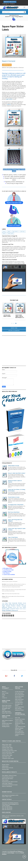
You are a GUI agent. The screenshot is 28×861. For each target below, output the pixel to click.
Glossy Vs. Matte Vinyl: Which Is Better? (16, 473)
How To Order (5, 693)
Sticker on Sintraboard (7, 786)
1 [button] (12, 323)
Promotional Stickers (19, 732)
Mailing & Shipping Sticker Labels (19, 728)
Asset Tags (17, 717)
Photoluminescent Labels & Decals (9, 781)
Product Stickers (16, 606)
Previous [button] (3, 312)
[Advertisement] (14, 350)
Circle (3, 603)
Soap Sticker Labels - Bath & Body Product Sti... (19, 316)
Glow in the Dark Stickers (7, 778)
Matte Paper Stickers (6, 707)
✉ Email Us (12, 3)
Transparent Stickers (14, 608)
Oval (25, 604)
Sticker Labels (10, 233)
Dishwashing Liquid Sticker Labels (9, 750)
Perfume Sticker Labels (7, 755)
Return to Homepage (14, 330)
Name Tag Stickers (19, 731)
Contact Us (7, 65)
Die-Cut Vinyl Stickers (19, 694)
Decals (24, 603)
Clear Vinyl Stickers (19, 693)
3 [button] (16, 323)
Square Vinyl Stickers (19, 707)
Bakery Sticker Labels (6, 744)
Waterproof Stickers (19, 710)
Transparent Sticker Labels (8, 758)
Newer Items (14, 328)
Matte (9, 231)
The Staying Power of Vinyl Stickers (15, 504)
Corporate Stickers (17, 603)
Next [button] (24, 312)
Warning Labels (5, 769)
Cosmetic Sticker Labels (7, 747)
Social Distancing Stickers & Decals (9, 784)
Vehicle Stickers (22, 608)
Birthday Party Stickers (7, 723)
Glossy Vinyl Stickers (19, 696)
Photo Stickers (5, 780)
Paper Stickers (15, 231)
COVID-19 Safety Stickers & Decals (19, 721)
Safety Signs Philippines (7, 783)
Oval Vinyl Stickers (19, 702)
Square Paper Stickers (7, 713)
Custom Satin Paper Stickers (7, 316)
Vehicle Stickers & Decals (13, 465)
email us (9, 104)
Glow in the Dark (16, 604)
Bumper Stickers (5, 764)
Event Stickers (5, 604)
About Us (4, 691)
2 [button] (14, 323)
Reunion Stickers (5, 725)
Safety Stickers (5, 766)
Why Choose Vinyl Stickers (14, 512)
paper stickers (9, 99)
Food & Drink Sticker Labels (8, 752)
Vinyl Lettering (18, 708)
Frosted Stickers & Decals (13, 497)
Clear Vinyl (8, 603)
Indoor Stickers (18, 697)
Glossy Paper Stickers (6, 705)
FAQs (3, 696)
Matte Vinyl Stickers (19, 699)
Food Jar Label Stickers (7, 753)
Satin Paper (22, 231)
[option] (8, 310)
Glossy (4, 231)
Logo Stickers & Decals (20, 726)
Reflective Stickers (7, 607)
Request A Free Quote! (8, 61)
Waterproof (15, 610)
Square (4, 233)
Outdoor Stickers (18, 701)
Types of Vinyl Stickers (13, 537)
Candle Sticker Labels (6, 746)
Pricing (3, 694)
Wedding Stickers (6, 726)
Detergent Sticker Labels (7, 749)
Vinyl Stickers (6, 610)
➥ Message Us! (5, 3)
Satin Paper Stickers (6, 711)
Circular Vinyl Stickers (19, 691)
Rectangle (24, 606)
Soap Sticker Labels (6, 756)
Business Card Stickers (20, 719)
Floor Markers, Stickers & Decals (9, 775)
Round (14, 607)
